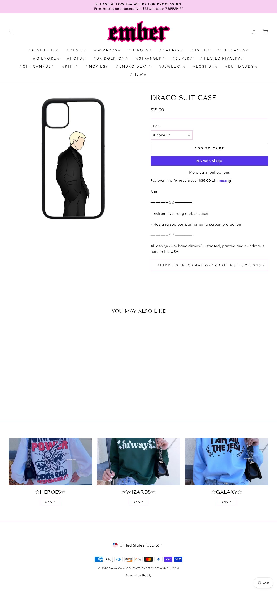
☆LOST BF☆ (205, 66)
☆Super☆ (182, 58)
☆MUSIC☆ (76, 50)
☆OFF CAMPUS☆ (37, 66)
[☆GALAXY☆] (226, 461)
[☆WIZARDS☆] (138, 461)
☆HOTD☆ (76, 58)
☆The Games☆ (233, 50)
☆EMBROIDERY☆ (134, 66)
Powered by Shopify (138, 575)
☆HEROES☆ (140, 50)
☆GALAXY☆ (171, 50)
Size (155, 126)
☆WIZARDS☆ (107, 50)
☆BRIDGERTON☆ (111, 58)
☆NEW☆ (138, 74)
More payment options (209, 172)
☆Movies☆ (97, 66)
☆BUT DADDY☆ (241, 66)
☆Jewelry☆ (172, 66)
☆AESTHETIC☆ (43, 50)
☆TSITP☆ (201, 50)
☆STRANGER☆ (150, 58)
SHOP (50, 501)
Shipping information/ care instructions (209, 265)
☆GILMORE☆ (46, 58)
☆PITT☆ (70, 66)
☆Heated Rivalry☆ (222, 58)
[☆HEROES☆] (50, 461)
